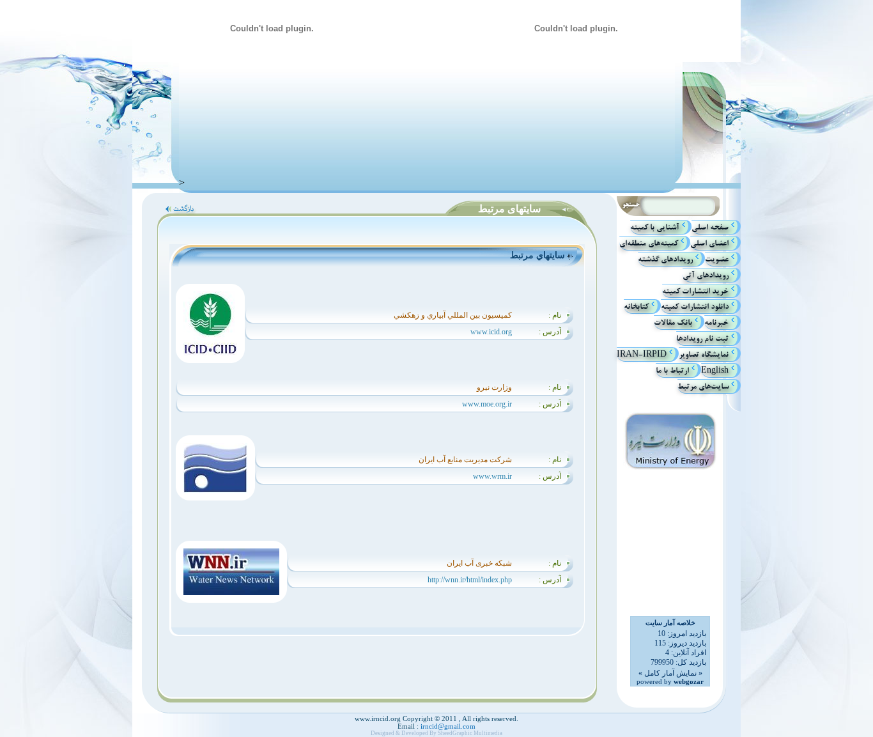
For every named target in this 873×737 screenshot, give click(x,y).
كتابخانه (636, 306)
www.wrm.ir (492, 476)
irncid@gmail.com (447, 726)
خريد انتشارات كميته (695, 290)
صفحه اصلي (710, 227)
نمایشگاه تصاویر (704, 354)
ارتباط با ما (672, 370)
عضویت (717, 259)
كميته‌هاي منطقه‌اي (648, 243)
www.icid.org (491, 331)
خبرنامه (716, 322)
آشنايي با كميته (654, 227)
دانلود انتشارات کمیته (695, 306)
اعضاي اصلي (709, 243)
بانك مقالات (673, 322)
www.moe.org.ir (487, 404)
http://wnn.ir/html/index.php (470, 579)
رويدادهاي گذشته (665, 259)
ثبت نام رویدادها (702, 338)
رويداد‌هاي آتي (706, 275)
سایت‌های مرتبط (703, 386)
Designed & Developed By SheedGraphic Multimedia (436, 733)
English (715, 370)
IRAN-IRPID (642, 354)
